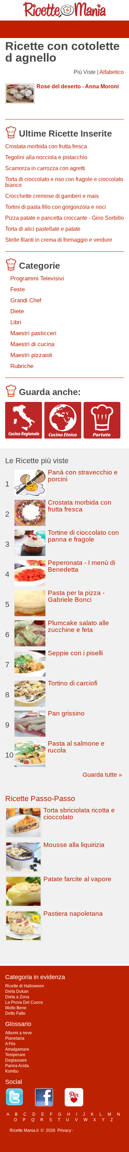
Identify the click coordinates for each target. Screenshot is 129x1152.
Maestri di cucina (32, 344)
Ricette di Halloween (24, 986)
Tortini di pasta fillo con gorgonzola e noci (55, 207)
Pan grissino (66, 713)
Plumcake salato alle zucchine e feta (78, 626)
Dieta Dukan (17, 991)
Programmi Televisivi (37, 278)
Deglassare (16, 1060)
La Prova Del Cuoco (24, 1002)
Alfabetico (111, 72)
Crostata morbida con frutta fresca (46, 146)
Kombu (12, 1071)
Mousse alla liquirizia (74, 844)
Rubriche (21, 366)
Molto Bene (15, 1007)
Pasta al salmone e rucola (76, 747)
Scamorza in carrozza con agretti (45, 168)
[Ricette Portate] (102, 420)
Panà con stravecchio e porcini (83, 476)
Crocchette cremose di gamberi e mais (52, 196)
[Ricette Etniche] (62, 420)
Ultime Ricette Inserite (65, 133)
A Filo (10, 1043)
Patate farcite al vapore (77, 879)
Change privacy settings (97, 1130)
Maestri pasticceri (33, 333)
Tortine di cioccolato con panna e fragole (83, 536)
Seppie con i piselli (75, 653)
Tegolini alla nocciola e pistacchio (46, 157)
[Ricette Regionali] (23, 420)
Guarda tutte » (102, 774)
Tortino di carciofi (72, 683)
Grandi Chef (25, 300)
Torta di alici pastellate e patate (42, 229)
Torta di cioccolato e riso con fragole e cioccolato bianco (64, 182)
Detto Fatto (15, 1013)
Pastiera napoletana (73, 913)
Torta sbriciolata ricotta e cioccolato (79, 814)
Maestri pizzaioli (31, 355)
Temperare (15, 1054)
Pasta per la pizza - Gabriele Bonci (76, 596)
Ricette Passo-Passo (40, 798)
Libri (15, 322)
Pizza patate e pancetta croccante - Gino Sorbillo (64, 218)
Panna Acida (17, 1065)
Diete (17, 311)
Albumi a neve (18, 1032)
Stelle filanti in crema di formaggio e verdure (58, 240)
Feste (17, 289)
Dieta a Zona (17, 997)
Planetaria (14, 1038)
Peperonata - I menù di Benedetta (81, 566)
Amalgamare (17, 1049)
